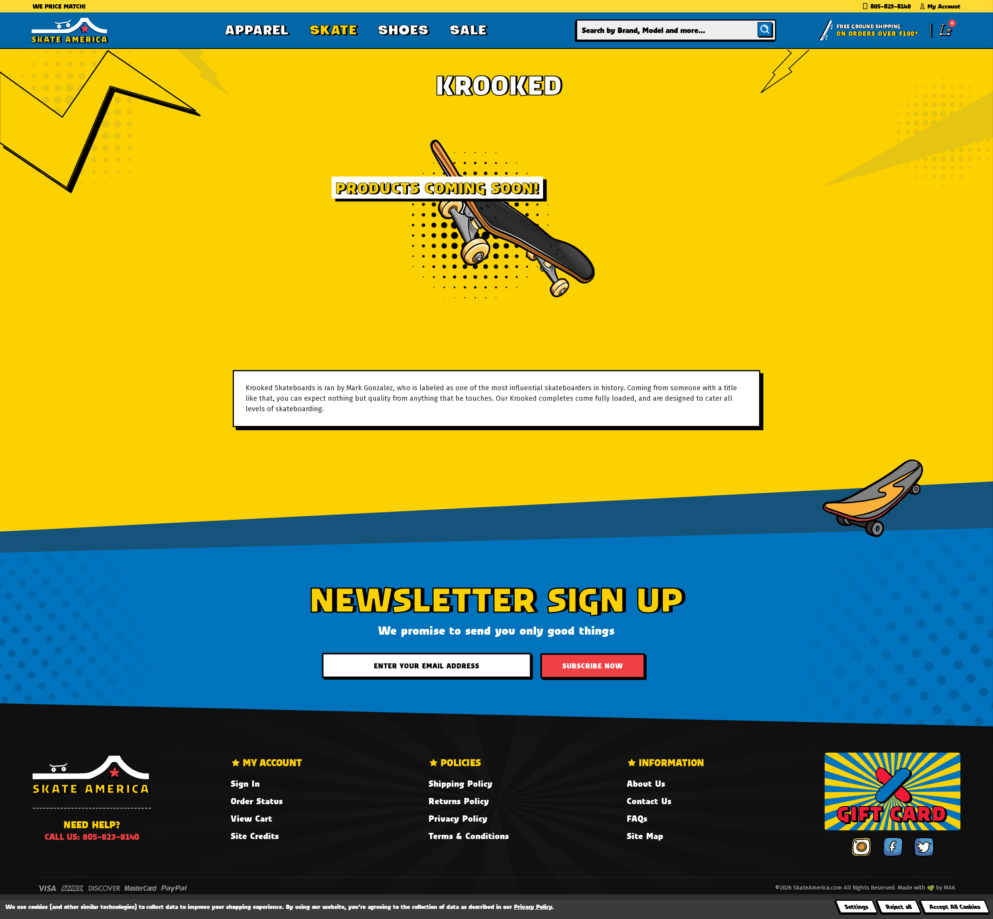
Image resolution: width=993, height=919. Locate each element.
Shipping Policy (461, 783)
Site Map (645, 836)
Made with (912, 887)
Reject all (898, 906)
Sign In (245, 783)
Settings (856, 906)
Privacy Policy (458, 818)
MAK (949, 887)
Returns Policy (459, 801)
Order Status (257, 801)
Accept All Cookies (954, 906)
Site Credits (255, 836)
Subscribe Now (592, 666)
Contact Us (649, 801)
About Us (646, 783)
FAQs (637, 818)
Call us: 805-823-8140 (92, 837)
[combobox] (676, 30)
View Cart (251, 818)
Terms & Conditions (469, 836)
